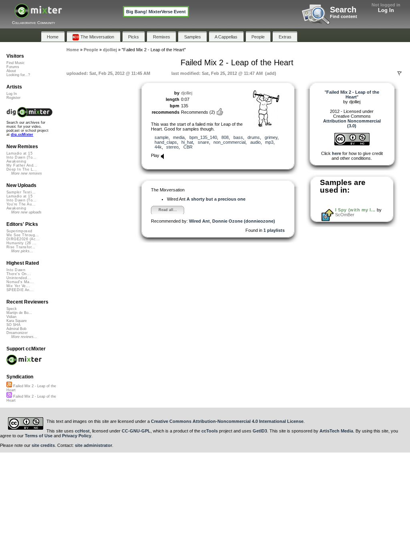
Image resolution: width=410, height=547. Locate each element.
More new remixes (26, 173)
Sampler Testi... (21, 192)
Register (13, 98)
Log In (386, 10)
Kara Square (16, 321)
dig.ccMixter (22, 135)
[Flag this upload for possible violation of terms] (399, 73)
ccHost (82, 430)
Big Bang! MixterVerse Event (156, 11)
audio (255, 142)
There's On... (18, 274)
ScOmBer (344, 214)
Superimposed (19, 231)
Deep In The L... (21, 169)
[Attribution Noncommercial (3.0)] (352, 143)
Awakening (16, 161)
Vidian (11, 317)
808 (225, 137)
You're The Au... (21, 204)
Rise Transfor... (20, 247)
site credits (43, 445)
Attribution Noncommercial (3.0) (352, 123)
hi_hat (187, 142)
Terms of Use (38, 435)
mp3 (269, 142)
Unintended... (18, 278)
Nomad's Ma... (20, 282)
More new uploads (26, 212)
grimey (271, 137)
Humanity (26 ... (21, 243)
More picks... (22, 251)
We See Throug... (22, 235)
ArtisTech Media (336, 430)
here (336, 153)
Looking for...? (18, 75)
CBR (188, 147)
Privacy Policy (76, 435)
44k (158, 147)
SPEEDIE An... (20, 290)
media (179, 137)
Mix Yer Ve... (18, 286)
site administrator (93, 445)
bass (238, 137)
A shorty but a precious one (216, 199)
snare (203, 142)
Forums (12, 67)
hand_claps (166, 142)
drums (253, 137)
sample (162, 137)
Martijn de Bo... (19, 313)
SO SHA (13, 325)
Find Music (15, 63)
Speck (11, 309)
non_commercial (229, 142)
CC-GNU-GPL (136, 430)
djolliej (186, 92)
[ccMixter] (38, 15)
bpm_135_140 (203, 137)
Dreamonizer (17, 333)
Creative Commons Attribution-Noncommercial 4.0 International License (227, 421)
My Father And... (21, 165)
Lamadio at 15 (19, 153)
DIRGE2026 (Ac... (23, 239)
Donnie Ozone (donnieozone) (243, 221)
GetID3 (260, 430)
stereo (172, 147)
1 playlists (274, 230)
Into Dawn (15, 270)
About (11, 71)
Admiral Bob (16, 329)
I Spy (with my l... (355, 209)
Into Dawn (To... (21, 157)
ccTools (209, 430)
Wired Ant (199, 221)
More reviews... (24, 337)
